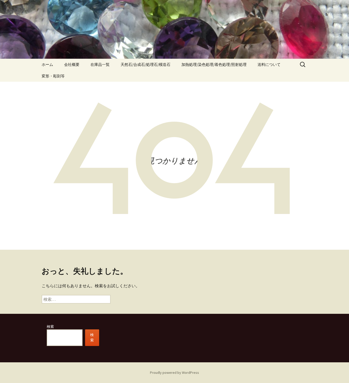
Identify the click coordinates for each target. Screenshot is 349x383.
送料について (269, 64)
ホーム (47, 64)
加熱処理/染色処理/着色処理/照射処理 (214, 64)
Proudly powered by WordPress (174, 372)
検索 (50, 326)
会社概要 (71, 64)
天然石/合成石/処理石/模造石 (145, 64)
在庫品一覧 (100, 64)
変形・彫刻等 (53, 76)
